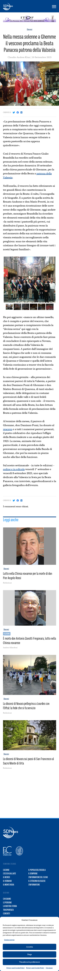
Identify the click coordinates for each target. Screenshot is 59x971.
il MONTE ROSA (8, 884)
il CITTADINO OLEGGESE (36, 881)
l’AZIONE (6, 870)
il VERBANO (7, 881)
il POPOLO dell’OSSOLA (37, 870)
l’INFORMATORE (34, 884)
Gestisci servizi (9, 940)
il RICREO (6, 877)
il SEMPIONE (32, 873)
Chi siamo (49, 968)
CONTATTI (6, 913)
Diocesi (29, 29)
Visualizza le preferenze (29, 962)
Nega (29, 954)
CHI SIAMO (7, 898)
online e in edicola (14, 469)
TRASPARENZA (8, 909)
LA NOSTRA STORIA (10, 906)
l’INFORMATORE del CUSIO (38, 877)
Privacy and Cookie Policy (15, 968)
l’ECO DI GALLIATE (9, 873)
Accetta (29, 947)
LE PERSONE (7, 902)
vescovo (7, 429)
